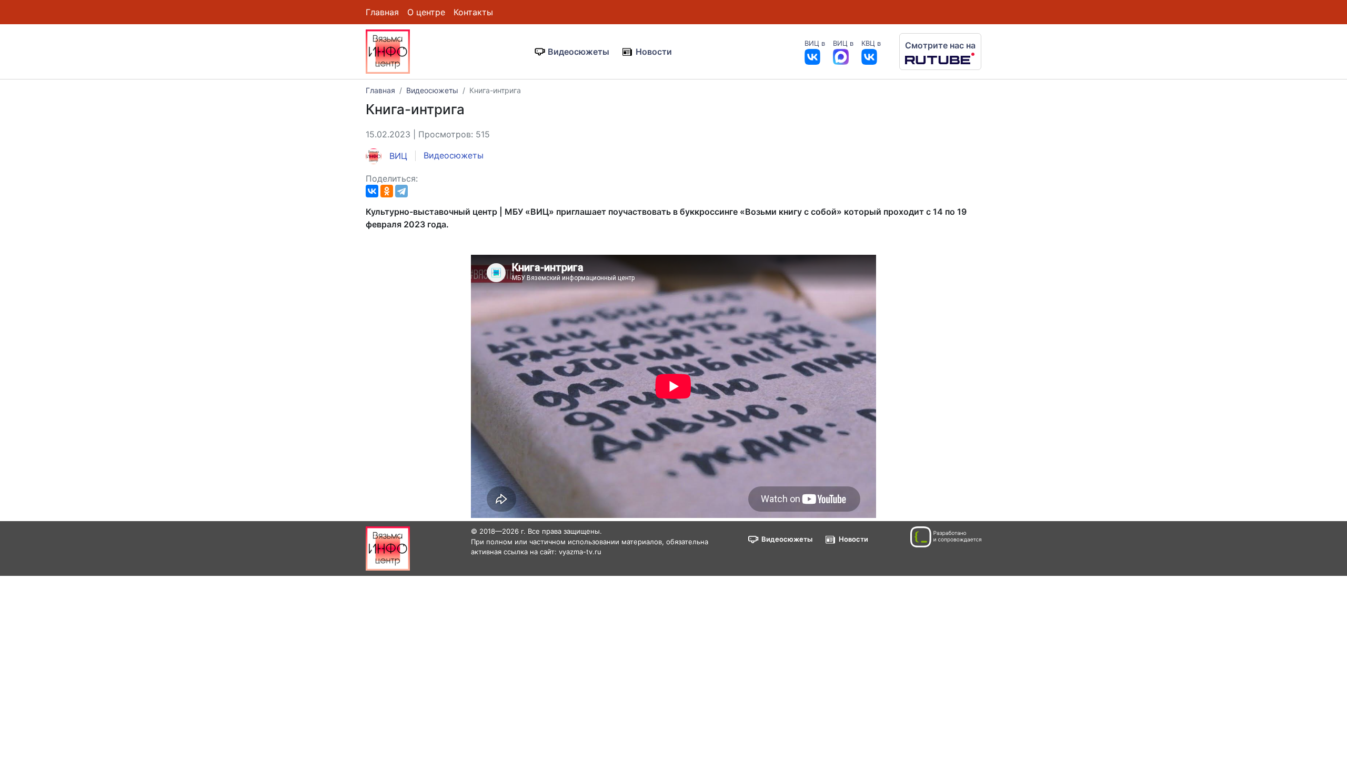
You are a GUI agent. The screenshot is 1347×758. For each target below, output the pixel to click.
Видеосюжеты (578, 51)
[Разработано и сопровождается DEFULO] (945, 536)
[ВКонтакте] (372, 191)
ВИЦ (397, 156)
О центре (426, 12)
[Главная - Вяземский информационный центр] (388, 50)
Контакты (473, 12)
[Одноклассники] (386, 191)
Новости (654, 51)
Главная (382, 12)
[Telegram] (401, 191)
